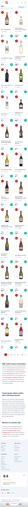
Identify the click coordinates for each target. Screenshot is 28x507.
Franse (14, 430)
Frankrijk (20, 31)
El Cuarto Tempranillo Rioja (5, 197)
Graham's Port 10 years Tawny (19, 113)
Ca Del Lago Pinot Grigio (6, 58)
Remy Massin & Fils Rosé (20, 255)
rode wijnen (23, 371)
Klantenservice (17, 456)
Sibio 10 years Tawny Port (7, 85)
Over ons (3, 456)
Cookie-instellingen (5, 469)
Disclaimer (3, 467)
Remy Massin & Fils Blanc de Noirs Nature (20, 283)
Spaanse (10, 430)
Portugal (5, 87)
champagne (8, 377)
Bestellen (16, 458)
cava (3, 377)
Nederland (3, 445)
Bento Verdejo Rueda (6, 29)
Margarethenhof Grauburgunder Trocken (20, 197)
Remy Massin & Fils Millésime (5, 311)
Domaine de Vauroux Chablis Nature (19, 226)
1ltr (15, 87)
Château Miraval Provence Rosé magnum (20, 29)
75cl (2, 31)
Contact (3, 458)
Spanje (5, 31)
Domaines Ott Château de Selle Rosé (20, 57)
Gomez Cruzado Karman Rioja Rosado (20, 311)
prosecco (15, 377)
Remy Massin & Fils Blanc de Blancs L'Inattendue (6, 283)
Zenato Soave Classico (6, 341)
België (2, 447)
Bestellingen (17, 447)
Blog (2, 460)
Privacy (2, 466)
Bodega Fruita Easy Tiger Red (19, 340)
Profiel (15, 445)
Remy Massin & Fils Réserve (4, 254)
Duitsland (20, 200)
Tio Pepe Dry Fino (19, 85)
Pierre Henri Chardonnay (6, 169)
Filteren (15, 503)
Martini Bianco (4, 113)
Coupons (16, 449)
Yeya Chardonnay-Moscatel (19, 142)
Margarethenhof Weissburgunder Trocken (6, 226)
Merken (2, 461)
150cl (16, 31)
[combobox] (22, 7)
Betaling (16, 460)
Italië (5, 60)
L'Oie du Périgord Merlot (20, 169)
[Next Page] (25, 355)
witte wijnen (10, 373)
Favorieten (16, 450)
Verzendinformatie (18, 461)
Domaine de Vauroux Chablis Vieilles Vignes (6, 141)
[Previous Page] (3, 355)
